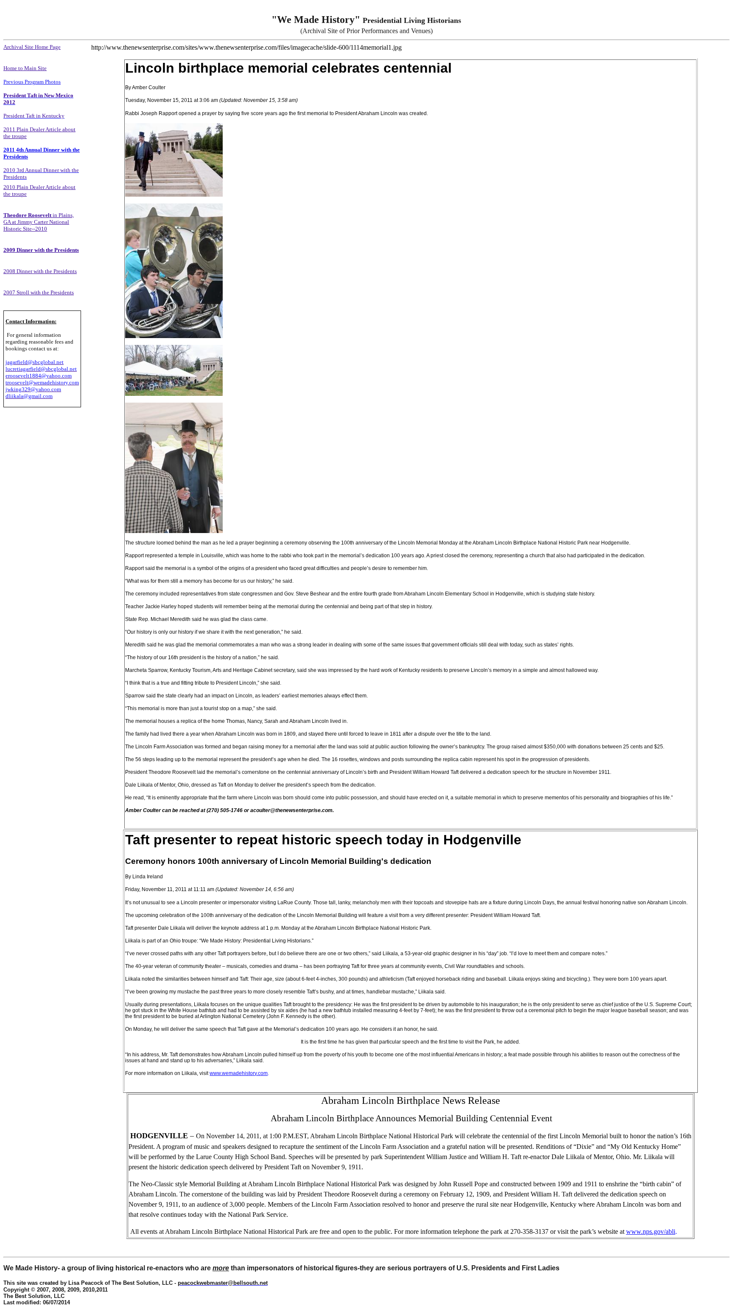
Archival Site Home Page (32, 47)
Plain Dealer (31, 129)
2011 (10, 129)
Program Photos (42, 82)
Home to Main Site (25, 68)
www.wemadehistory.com (239, 1073)
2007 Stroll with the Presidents (38, 292)
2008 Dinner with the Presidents (40, 271)
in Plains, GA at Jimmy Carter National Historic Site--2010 (38, 222)
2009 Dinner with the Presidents (41, 250)
